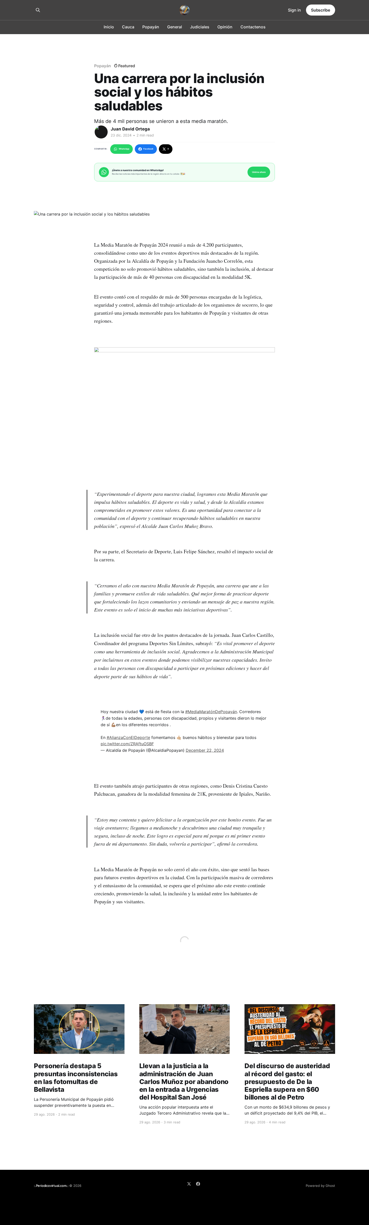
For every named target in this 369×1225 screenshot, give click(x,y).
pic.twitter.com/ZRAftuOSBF (127, 743)
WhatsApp (124, 149)
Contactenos (253, 26)
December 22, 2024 (205, 750)
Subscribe (320, 10)
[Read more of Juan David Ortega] (101, 132)
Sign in (294, 10)
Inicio (109, 26)
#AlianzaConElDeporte (128, 737)
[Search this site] (38, 10)
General (174, 26)
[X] (189, 1184)
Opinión (224, 26)
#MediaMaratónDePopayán (211, 711)
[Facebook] (198, 1184)
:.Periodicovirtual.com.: (51, 1186)
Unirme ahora (259, 172)
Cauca (128, 26)
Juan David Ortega (130, 128)
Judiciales (199, 26)
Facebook (148, 149)
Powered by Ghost (320, 1186)
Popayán (150, 26)
